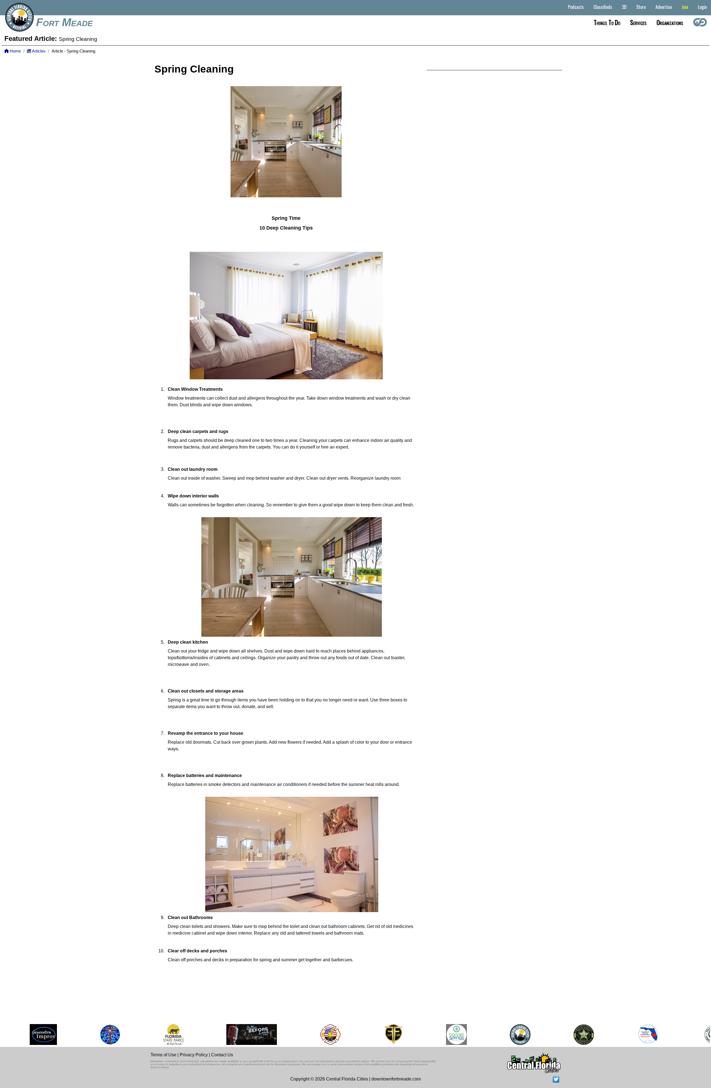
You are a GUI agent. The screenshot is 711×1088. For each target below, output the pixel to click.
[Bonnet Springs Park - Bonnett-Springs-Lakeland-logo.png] (439, 1034)
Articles (38, 51)
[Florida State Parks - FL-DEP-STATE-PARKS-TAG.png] (156, 1034)
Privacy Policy (194, 1054)
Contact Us (222, 1054)
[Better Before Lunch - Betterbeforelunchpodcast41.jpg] (234, 1034)
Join (685, 7)
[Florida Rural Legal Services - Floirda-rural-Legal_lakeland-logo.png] (696, 1034)
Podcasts (576, 7)
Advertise (663, 7)
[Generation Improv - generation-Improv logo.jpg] (26, 1034)
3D (624, 7)
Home (15, 51)
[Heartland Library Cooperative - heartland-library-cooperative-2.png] (631, 1034)
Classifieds (603, 7)
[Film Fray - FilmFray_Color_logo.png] (376, 1034)
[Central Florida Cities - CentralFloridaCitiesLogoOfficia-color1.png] (502, 1034)
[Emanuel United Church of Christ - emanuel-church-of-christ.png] (92, 1034)
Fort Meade (64, 22)
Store (641, 7)
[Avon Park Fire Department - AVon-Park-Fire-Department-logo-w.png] (313, 1034)
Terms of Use (163, 1054)
